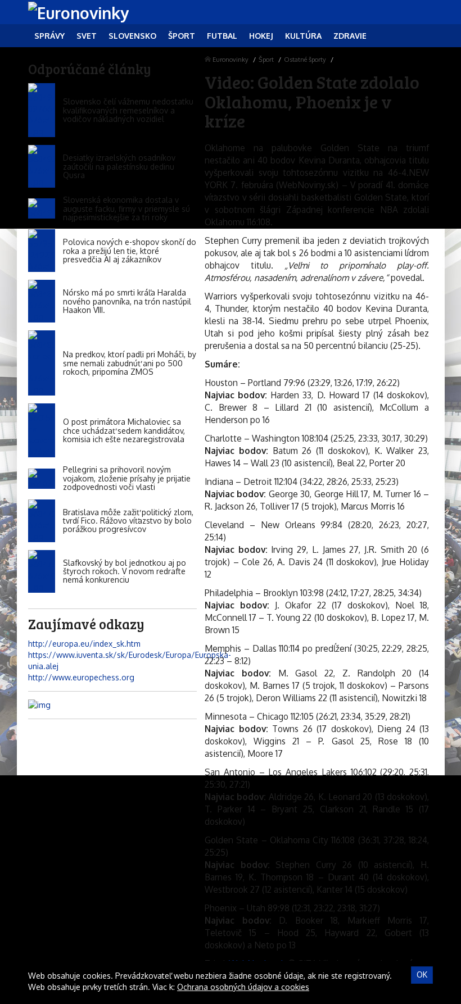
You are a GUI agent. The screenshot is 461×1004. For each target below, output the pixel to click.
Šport (266, 59)
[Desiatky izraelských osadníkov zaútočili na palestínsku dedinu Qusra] (41, 166)
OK (422, 974)
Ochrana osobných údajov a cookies (243, 987)
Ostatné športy (305, 59)
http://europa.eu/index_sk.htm (84, 643)
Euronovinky (230, 59)
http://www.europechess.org (81, 677)
